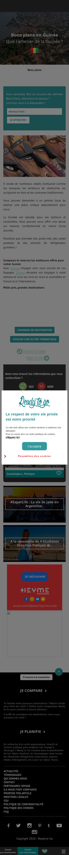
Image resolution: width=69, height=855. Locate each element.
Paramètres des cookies (34, 455)
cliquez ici (13, 437)
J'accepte (34, 446)
